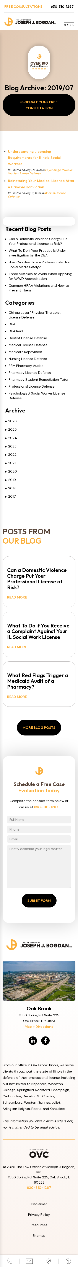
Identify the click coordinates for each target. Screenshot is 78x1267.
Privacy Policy (39, 1214)
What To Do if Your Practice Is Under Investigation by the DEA (37, 253)
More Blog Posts (39, 727)
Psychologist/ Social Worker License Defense (40, 171)
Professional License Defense (32, 386)
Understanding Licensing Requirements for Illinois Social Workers (34, 157)
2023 (10, 446)
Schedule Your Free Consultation (39, 105)
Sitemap (39, 1235)
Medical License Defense (28, 345)
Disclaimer (39, 1204)
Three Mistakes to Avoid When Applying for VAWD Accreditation (40, 276)
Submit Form (39, 900)
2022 (10, 454)
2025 (11, 429)
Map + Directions (39, 1026)
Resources (39, 1225)
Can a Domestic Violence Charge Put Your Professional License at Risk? (38, 241)
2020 (11, 471)
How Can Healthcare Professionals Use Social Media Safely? (39, 264)
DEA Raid (16, 331)
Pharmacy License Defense (30, 372)
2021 (10, 463)
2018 (10, 488)
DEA (12, 324)
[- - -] (69, 20)
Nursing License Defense (28, 359)
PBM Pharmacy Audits (26, 365)
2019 (10, 480)
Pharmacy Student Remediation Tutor (39, 379)
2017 (10, 496)
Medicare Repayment (25, 352)
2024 (11, 438)
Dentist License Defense (28, 338)
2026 (11, 421)
